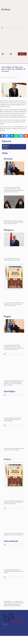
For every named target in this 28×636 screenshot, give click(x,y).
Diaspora (8, 229)
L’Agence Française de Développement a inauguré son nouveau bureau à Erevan (14, 534)
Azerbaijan (9, 391)
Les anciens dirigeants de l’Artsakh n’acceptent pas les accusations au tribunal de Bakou (12, 419)
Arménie (8, 158)
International (11, 541)
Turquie (4, 77)
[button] (2, 54)
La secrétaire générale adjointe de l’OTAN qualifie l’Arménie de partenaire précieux (13, 571)
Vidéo (5, 153)
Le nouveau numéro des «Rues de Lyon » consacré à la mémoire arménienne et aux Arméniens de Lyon (14, 304)
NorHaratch (5, 624)
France (7, 459)
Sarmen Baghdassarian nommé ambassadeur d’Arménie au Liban (12, 259)
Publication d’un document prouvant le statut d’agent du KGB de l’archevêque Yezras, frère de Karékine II (13, 222)
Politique (10, 77)
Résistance (6, 146)
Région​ (7, 316)
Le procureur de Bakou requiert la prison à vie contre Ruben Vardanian (14, 449)
